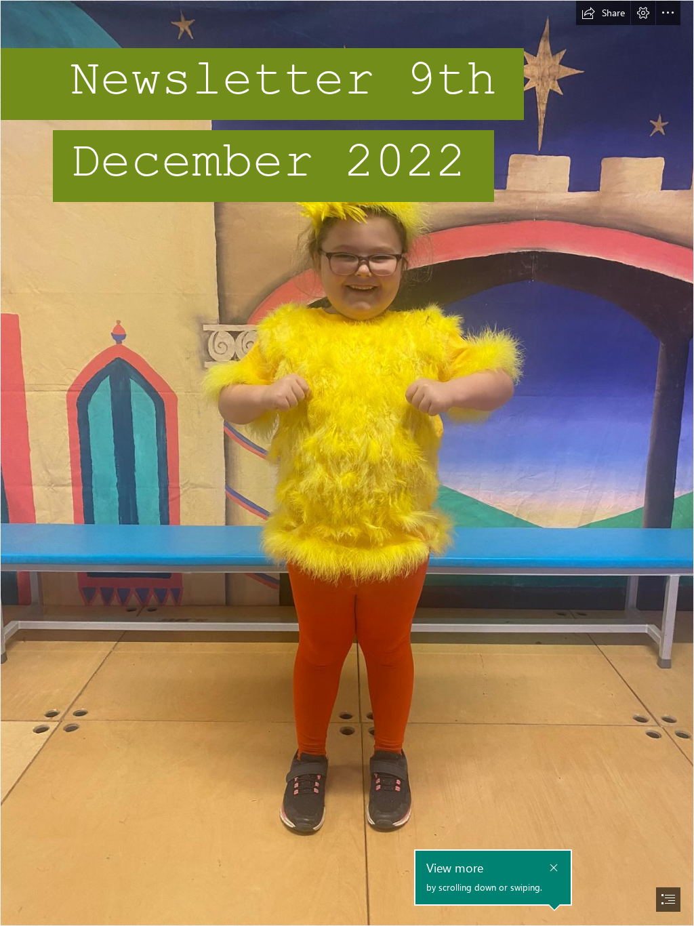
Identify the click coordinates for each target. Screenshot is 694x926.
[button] (603, 13)
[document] (347, 463)
